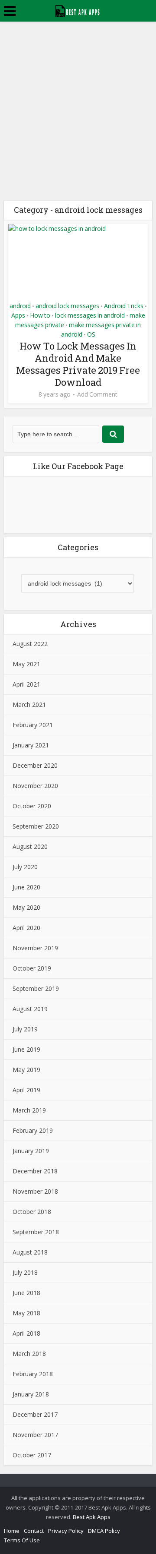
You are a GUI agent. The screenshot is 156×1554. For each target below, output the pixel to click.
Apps (18, 315)
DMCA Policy (104, 1531)
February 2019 (33, 1130)
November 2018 (35, 1191)
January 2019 (31, 1151)
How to (40, 315)
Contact (34, 1531)
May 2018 (26, 1313)
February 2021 (33, 725)
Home (12, 1531)
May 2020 (26, 907)
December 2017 (35, 1414)
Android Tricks (123, 306)
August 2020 (30, 846)
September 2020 (36, 826)
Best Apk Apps (91, 1517)
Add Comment (97, 394)
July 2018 (25, 1272)
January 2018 (31, 1394)
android (20, 306)
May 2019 (26, 1069)
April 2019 (26, 1090)
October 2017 (32, 1455)
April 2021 (26, 684)
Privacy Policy (66, 1531)
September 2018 (36, 1232)
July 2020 (25, 867)
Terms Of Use (22, 1540)
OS (91, 334)
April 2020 (26, 928)
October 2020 (32, 806)
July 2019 (25, 1029)
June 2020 (26, 887)
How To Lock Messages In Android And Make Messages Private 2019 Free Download (78, 364)
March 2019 (29, 1110)
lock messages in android (90, 315)
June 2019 (26, 1049)
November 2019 (35, 948)
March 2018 (29, 1353)
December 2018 (35, 1171)
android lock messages (67, 306)
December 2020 (35, 765)
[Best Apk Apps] (78, 10)
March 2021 (29, 704)
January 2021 (31, 745)
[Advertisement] (78, 103)
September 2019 (36, 988)
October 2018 (32, 1211)
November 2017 (35, 1435)
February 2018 (33, 1374)
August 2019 (30, 1009)
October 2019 (32, 968)
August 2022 (30, 644)
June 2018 (26, 1293)
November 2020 (35, 786)
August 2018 (30, 1252)
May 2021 (26, 664)
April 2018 (26, 1333)
